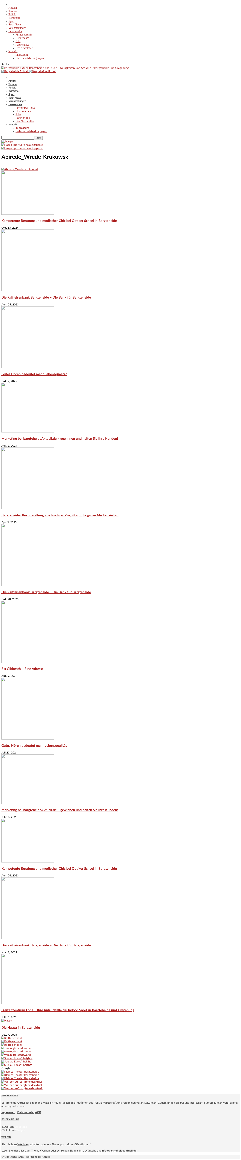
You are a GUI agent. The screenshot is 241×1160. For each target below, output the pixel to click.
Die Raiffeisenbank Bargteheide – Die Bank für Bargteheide (46, 297)
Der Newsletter (24, 47)
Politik (12, 14)
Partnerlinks (22, 44)
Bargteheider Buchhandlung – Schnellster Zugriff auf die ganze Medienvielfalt (60, 515)
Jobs (18, 41)
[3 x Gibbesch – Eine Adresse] (27, 662)
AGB (38, 1112)
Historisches (22, 37)
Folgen (21, 1130)
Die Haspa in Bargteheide (20, 1027)
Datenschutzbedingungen (30, 58)
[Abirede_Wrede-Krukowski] (19, 169)
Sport (11, 21)
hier (15, 1150)
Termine (13, 11)
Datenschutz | (26, 1112)
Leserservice (15, 31)
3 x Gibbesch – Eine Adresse (22, 669)
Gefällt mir (20, 1126)
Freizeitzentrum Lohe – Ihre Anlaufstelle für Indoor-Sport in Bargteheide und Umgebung (67, 1010)
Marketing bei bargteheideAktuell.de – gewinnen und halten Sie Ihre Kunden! (59, 438)
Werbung (23, 1144)
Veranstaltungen (17, 27)
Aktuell (12, 7)
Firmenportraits (24, 34)
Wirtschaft (14, 17)
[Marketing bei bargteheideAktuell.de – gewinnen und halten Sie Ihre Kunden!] (27, 431)
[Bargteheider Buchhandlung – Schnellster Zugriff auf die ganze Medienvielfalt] (27, 508)
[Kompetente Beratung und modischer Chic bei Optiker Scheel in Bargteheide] (27, 213)
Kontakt (12, 51)
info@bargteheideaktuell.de (119, 1150)
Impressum (22, 54)
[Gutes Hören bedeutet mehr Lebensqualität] (27, 367)
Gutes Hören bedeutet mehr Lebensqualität (34, 374)
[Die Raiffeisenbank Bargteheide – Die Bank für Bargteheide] (27, 290)
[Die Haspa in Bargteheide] (6, 1020)
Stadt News (14, 24)
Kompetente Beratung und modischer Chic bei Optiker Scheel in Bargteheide (59, 221)
